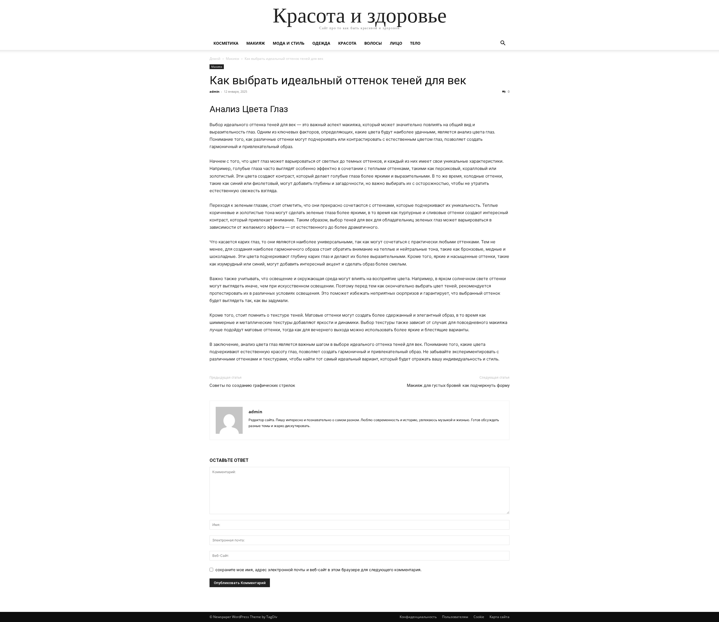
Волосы (373, 43)
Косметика (225, 43)
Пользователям (455, 616)
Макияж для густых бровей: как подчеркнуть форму (458, 385)
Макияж (255, 43)
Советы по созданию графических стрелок (252, 385)
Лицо (396, 43)
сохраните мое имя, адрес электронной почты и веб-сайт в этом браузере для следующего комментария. (318, 569)
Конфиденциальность (418, 616)
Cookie (479, 616)
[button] (502, 43)
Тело (415, 43)
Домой (215, 58)
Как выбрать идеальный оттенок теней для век (338, 80)
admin (214, 91)
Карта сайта (499, 616)
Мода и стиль (288, 43)
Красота (347, 43)
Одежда (321, 43)
